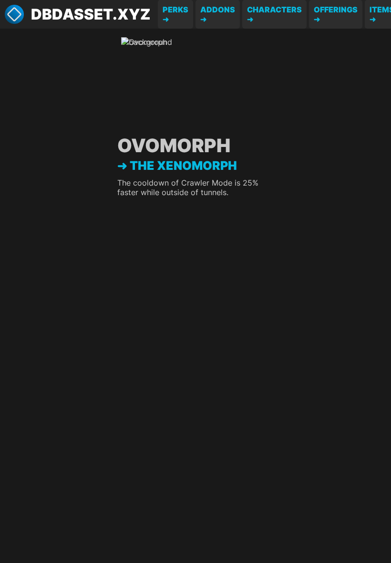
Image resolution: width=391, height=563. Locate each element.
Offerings (336, 9)
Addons (217, 9)
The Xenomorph (183, 165)
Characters (274, 9)
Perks (175, 9)
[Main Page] (14, 14)
